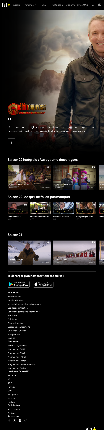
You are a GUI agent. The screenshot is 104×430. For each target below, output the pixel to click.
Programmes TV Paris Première (21, 364)
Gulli (10, 390)
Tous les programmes (17, 345)
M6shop (11, 402)
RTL (9, 379)
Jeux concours (14, 409)
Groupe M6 (13, 394)
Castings (11, 413)
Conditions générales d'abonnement (24, 311)
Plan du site (12, 315)
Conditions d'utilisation (18, 308)
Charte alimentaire (16, 323)
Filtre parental (14, 334)
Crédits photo (14, 319)
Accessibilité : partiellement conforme (24, 304)
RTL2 (10, 383)
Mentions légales (15, 300)
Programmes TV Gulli (17, 357)
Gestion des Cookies (17, 330)
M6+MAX (11, 338)
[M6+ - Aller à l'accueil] (6, 4)
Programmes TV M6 (16, 349)
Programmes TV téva (17, 368)
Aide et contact (14, 296)
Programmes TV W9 (16, 353)
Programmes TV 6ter (17, 360)
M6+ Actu (12, 375)
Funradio (11, 387)
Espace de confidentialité (19, 327)
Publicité (11, 398)
